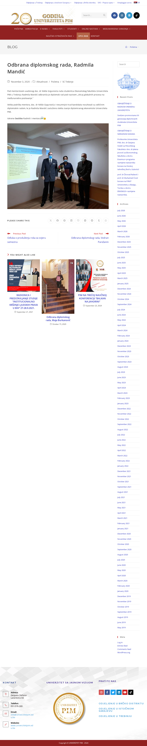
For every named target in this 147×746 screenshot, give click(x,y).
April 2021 (121, 513)
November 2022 (124, 413)
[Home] (126, 47)
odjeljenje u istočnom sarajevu (116, 709)
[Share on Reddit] (92, 220)
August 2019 (122, 617)
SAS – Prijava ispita (105, 2)
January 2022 (122, 466)
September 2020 (124, 549)
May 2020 (121, 570)
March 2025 (122, 278)
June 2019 (121, 622)
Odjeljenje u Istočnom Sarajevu (57, 2)
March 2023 (122, 393)
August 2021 (122, 492)
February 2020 (123, 586)
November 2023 (124, 351)
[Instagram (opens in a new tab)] (122, 15)
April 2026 (121, 226)
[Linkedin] (119, 692)
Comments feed (124, 649)
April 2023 (121, 387)
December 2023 (124, 346)
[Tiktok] (130, 692)
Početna (55, 81)
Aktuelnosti (42, 81)
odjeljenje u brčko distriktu (121, 703)
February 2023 (123, 398)
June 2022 (121, 440)
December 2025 (124, 242)
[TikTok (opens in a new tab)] (137, 15)
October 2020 (123, 544)
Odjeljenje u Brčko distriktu (85, 2)
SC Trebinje (67, 81)
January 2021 (122, 528)
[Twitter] (113, 692)
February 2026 (123, 236)
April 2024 (121, 325)
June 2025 (121, 262)
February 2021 (123, 523)
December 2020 (124, 533)
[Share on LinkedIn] (71, 220)
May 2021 (121, 507)
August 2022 (122, 429)
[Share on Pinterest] (64, 220)
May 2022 (121, 445)
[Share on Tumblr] (99, 220)
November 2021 (124, 476)
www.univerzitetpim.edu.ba (22, 726)
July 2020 (121, 559)
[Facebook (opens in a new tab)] (114, 15)
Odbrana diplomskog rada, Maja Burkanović (58, 318)
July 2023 (121, 372)
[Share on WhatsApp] (106, 220)
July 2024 (121, 309)
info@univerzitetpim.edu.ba (22, 716)
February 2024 (123, 335)
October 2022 (123, 419)
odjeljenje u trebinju (115, 716)
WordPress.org (123, 652)
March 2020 (122, 580)
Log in (120, 642)
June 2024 (121, 314)
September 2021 (124, 487)
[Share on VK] (85, 220)
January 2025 (122, 283)
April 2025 (121, 273)
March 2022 (122, 455)
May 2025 (121, 267)
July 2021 (121, 497)
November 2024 (124, 294)
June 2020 (121, 565)
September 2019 (124, 612)
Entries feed (122, 645)
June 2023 (121, 377)
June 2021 (121, 502)
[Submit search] (104, 15)
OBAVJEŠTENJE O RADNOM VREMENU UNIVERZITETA (126, 106)
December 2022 (124, 408)
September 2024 (124, 304)
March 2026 (122, 231)
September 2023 (124, 361)
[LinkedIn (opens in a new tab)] (129, 15)
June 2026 (121, 215)
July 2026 (121, 210)
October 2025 (123, 252)
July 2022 (121, 434)
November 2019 (124, 601)
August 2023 (122, 367)
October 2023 (123, 356)
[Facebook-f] (107, 692)
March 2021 (122, 518)
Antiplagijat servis (124, 2)
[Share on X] (51, 220)
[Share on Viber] (78, 220)
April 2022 (121, 450)
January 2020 (122, 591)
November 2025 (124, 247)
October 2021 (123, 481)
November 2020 (124, 539)
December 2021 (124, 471)
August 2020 (122, 554)
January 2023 (122, 403)
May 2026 (121, 221)
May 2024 (121, 320)
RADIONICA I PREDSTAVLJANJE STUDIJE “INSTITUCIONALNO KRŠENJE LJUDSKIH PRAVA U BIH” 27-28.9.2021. (23, 302)
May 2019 (121, 627)
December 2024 (124, 288)
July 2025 (121, 257)
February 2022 (123, 460)
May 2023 (121, 382)
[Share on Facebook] (57, 220)
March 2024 (122, 330)
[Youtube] (124, 692)
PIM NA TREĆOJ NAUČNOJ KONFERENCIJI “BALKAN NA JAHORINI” (92, 298)
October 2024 (123, 299)
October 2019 (123, 606)
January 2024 (122, 341)
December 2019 (124, 596)
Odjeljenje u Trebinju (34, 2)
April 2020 (121, 575)
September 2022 (124, 424)
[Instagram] (101, 692)
